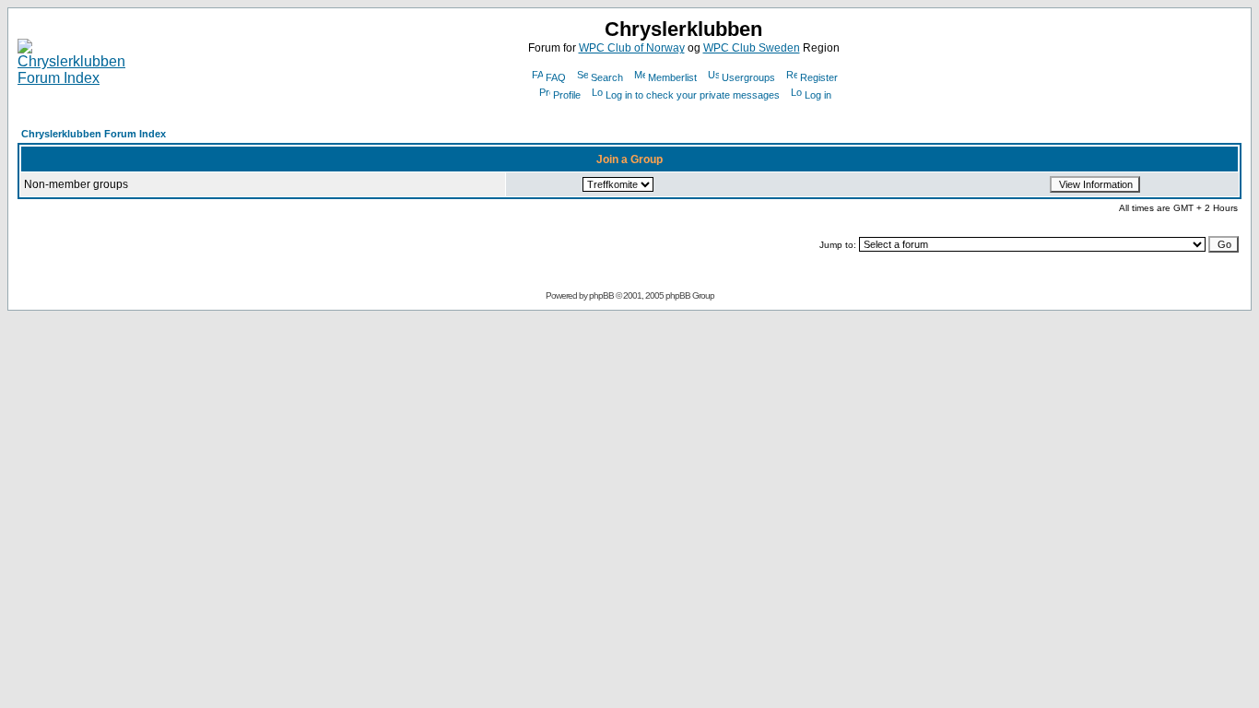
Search (607, 77)
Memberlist (672, 77)
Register (819, 77)
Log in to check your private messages (693, 94)
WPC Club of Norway (632, 47)
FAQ (556, 77)
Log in (818, 94)
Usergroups (748, 77)
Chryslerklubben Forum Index (93, 133)
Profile (567, 94)
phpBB (601, 295)
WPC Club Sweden (751, 47)
